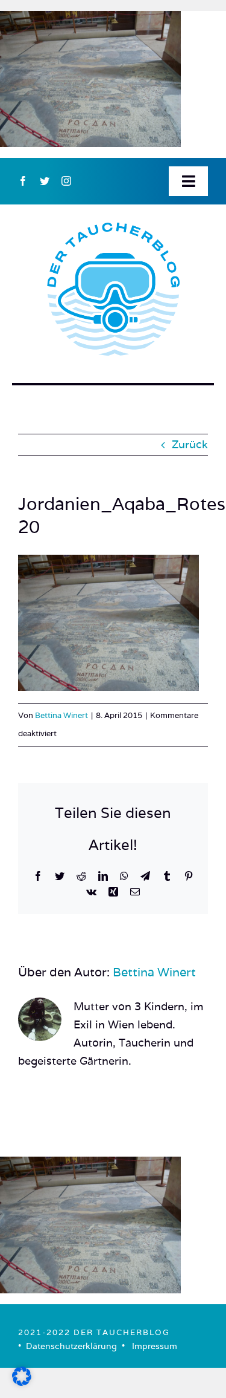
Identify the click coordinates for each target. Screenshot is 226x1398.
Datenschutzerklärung (71, 1346)
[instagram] (66, 181)
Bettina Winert (61, 715)
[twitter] (44, 181)
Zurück (190, 444)
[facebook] (23, 181)
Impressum (154, 1346)
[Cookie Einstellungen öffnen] (21, 1382)
